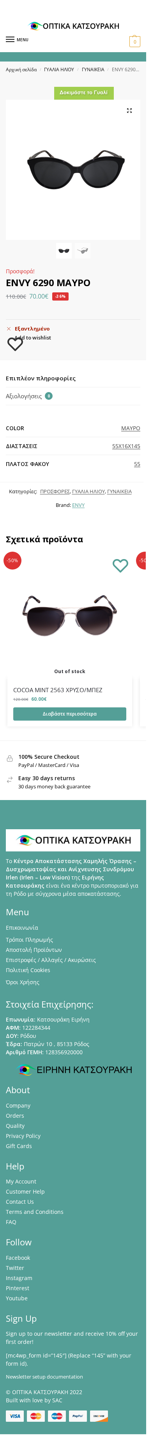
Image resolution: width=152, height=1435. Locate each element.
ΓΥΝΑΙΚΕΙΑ (93, 69)
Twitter (15, 1267)
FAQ (11, 1222)
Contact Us (20, 1201)
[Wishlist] (120, 565)
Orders (15, 1115)
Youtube (17, 1298)
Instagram (19, 1278)
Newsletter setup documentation (44, 1376)
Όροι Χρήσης (22, 982)
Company (18, 1105)
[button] (133, 41)
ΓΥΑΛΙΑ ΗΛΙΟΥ (59, 69)
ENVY (78, 504)
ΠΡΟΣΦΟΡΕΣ (55, 491)
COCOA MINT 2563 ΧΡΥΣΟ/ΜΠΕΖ (58, 690)
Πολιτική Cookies (28, 970)
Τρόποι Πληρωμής (29, 939)
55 (137, 464)
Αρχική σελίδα (21, 69)
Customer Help (25, 1191)
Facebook (18, 1257)
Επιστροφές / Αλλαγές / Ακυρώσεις (51, 960)
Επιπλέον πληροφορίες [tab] (41, 378)
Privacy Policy (23, 1136)
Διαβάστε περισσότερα (69, 713)
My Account (21, 1181)
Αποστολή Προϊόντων (34, 949)
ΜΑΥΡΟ (130, 428)
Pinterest (17, 1288)
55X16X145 (126, 446)
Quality (15, 1125)
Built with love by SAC (34, 1400)
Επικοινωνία (22, 927)
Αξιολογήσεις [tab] (28, 396)
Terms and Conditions (35, 1211)
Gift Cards (19, 1146)
